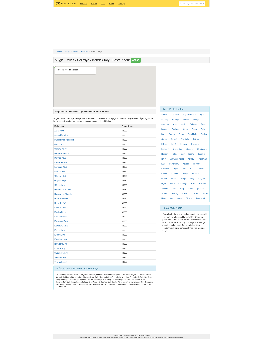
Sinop (181, 188)
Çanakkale (192, 134)
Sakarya (202, 183)
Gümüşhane (201, 148)
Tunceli (205, 193)
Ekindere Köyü (60, 166)
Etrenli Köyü (59, 171)
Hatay (174, 153)
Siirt (174, 188)
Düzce (196, 139)
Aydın (183, 124)
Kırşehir (176, 168)
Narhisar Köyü (60, 243)
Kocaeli (202, 168)
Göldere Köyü (60, 176)
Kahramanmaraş (176, 158)
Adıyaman (175, 114)
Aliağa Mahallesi (61, 135)
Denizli (174, 139)
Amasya (175, 119)
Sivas (190, 188)
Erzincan (183, 144)
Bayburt (175, 129)
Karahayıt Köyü (61, 216)
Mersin (174, 178)
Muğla (183, 178)
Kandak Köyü (60, 207)
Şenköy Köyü (60, 257)
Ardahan (165, 124)
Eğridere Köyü (60, 162)
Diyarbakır (185, 139)
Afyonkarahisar (189, 114)
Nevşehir (201, 178)
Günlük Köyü (59, 185)
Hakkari (164, 153)
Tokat (184, 193)
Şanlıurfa (200, 188)
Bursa (111, 3)
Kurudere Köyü (60, 239)
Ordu (172, 183)
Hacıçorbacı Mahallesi (63, 194)
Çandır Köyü (59, 144)
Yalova (179, 198)
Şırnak (164, 193)
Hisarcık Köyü (60, 203)
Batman (164, 129)
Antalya (121, 3)
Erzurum (195, 144)
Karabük (191, 158)
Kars (163, 163)
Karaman (203, 158)
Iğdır (183, 153)
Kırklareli (165, 168)
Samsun (164, 188)
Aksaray (164, 119)
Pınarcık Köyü (60, 248)
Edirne (164, 144)
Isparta (191, 153)
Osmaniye (182, 183)
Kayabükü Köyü (61, 225)
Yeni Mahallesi (60, 261)
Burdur (172, 134)
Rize (193, 183)
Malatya (185, 173)
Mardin (164, 178)
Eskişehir (165, 148)
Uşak (163, 198)
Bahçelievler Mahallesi (64, 139)
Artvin (175, 124)
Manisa (195, 173)
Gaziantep (177, 148)
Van (171, 198)
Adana (164, 114)
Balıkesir (193, 124)
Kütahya (174, 173)
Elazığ (173, 144)
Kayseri (186, 163)
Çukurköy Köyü (61, 148)
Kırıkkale (196, 163)
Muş (192, 178)
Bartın (203, 124)
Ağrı (202, 114)
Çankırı (204, 134)
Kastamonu (174, 163)
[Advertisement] (131, 28)
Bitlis (203, 129)
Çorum (164, 139)
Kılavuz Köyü (59, 230)
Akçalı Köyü (59, 130)
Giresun (189, 148)
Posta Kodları (68, 3)
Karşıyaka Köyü (61, 221)
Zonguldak (200, 198)
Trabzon (194, 193)
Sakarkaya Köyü (61, 252)
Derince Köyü (60, 157)
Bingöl (194, 129)
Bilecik (185, 129)
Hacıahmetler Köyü (62, 189)
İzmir (103, 3)
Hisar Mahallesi (61, 198)
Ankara (94, 3)
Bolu (163, 134)
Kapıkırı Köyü (60, 212)
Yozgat (189, 198)
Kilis (184, 168)
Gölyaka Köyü (60, 180)
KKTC (192, 168)
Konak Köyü (59, 234)
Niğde (163, 183)
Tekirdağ (174, 193)
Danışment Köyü (61, 153)
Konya (164, 173)
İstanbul (83, 3)
